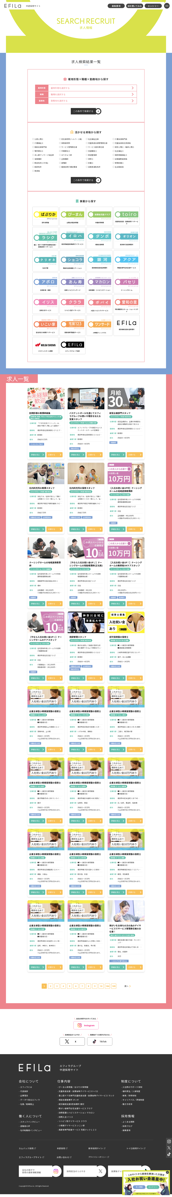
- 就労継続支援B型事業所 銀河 (70, 1104)
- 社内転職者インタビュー (30, 1130)
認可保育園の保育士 (118, 636)
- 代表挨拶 (23, 1091)
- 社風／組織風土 (26, 1104)
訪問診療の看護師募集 (39, 413)
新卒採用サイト (95, 1148)
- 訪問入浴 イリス (65, 1117)
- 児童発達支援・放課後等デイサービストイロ (77, 1091)
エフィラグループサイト (30, 1157)
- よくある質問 (127, 1121)
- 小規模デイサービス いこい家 (71, 1125)
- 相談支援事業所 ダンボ (68, 1099)
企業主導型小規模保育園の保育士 (45, 711)
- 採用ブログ (126, 1126)
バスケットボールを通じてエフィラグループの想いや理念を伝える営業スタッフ (85, 416)
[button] (92, 88)
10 (101, 986)
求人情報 (139, 1187)
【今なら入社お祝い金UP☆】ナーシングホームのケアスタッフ (45, 638)
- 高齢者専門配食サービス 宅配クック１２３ (77, 1129)
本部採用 (61, 1148)
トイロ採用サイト (134, 1148)
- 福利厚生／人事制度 (130, 1091)
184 (107, 986)
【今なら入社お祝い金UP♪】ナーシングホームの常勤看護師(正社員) (86, 564)
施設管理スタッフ (77, 636)
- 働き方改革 (126, 1104)
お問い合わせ (63, 1157)
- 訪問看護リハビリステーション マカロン (76, 1112)
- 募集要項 (125, 1130)
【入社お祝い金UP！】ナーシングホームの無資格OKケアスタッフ (125, 564)
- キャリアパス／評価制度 (132, 1099)
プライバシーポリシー (97, 1157)
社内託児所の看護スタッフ (42, 487)
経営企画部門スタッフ (119, 413)
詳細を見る (35, 454)
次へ (126, 986)
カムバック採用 (26, 1148)
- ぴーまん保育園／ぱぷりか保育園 (72, 1087)
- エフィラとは (25, 1087)
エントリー (153, 5)
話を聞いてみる (135, 5)
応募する (51, 454)
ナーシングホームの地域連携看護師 (45, 564)
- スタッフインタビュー (29, 1121)
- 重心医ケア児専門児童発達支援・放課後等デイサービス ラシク (85, 1095)
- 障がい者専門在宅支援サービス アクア (75, 1108)
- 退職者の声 (24, 1126)
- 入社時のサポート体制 (131, 1087)
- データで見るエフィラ (29, 1099)
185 (113, 986)
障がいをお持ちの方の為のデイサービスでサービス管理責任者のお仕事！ (125, 928)
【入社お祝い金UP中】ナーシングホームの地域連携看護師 (125, 489)
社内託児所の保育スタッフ (82, 487)
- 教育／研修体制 (128, 1095)
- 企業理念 (23, 1095)
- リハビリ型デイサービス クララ (72, 1121)
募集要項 (116, 5)
